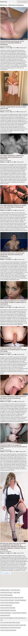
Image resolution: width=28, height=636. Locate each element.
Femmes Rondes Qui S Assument (8, 610)
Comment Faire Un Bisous (6, 592)
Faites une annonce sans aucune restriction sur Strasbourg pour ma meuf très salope (13, 349)
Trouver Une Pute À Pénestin (7, 600)
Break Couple (17, 592)
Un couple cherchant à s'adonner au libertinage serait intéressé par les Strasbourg (12, 157)
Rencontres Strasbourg (5, 613)
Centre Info (3, 2)
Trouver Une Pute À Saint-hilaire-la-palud (10, 622)
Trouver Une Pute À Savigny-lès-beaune (9, 602)
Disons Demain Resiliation (6, 595)
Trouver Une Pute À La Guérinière (8, 630)
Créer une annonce (22, 1)
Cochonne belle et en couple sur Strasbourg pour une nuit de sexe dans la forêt (13, 446)
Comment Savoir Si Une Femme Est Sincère (10, 627)
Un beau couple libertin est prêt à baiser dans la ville (13, 107)
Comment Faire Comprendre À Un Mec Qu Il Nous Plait (13, 625)
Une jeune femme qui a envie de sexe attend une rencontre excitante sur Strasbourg (12, 254)
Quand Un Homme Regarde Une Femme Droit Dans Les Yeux (13, 619)
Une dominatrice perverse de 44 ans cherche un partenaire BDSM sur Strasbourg (12, 42)
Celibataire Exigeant (5, 590)
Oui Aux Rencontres (15, 590)
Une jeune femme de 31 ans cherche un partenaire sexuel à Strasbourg (13, 397)
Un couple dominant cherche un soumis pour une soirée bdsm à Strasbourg (13, 206)
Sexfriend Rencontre (5, 615)
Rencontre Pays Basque (20, 600)
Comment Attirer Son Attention (19, 613)
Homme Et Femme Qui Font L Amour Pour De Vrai (11, 597)
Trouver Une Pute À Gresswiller (7, 607)
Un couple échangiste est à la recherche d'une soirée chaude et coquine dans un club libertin (13, 302)
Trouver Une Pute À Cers (6, 605)
